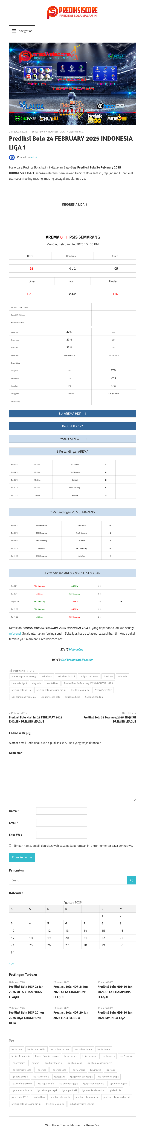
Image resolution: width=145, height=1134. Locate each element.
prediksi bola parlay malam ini (51, 690)
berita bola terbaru (60, 1049)
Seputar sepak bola (50, 697)
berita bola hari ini (66, 676)
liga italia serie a (19, 1076)
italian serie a (70, 1056)
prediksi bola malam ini (87, 1097)
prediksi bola (52, 683)
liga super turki (69, 1090)
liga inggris (95, 1070)
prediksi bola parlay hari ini (116, 1097)
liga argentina (18, 1063)
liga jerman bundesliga (81, 1076)
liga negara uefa (46, 1083)
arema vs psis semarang (23, 676)
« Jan (12, 963)
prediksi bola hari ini (21, 690)
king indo (36, 683)
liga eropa (41, 1070)
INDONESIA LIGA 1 (57, 131)
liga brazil (35, 1063)
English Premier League (47, 1056)
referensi (15, 633)
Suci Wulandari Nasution (77, 659)
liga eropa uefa (58, 1070)
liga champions (74, 1063)
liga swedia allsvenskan (93, 1090)
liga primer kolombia (21, 1090)
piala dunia (115, 1090)
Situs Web (15, 834)
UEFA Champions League (81, 1104)
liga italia (110, 1070)
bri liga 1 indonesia (89, 676)
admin (34, 157)
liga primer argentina (93, 1083)
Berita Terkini (38, 131)
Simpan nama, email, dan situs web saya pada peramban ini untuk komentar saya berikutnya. (73, 845)
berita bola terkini (83, 1049)
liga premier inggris (68, 1083)
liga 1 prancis (108, 1056)
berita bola (46, 676)
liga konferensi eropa (108, 1076)
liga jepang (59, 1076)
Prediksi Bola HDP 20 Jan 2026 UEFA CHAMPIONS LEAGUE (115, 991)
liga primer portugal (47, 1090)
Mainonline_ (77, 649)
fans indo (108, 676)
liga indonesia (78, 1070)
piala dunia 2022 (19, 1097)
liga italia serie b (41, 1076)
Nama (14, 811)
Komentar (16, 752)
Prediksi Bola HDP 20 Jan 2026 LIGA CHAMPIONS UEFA (26, 1017)
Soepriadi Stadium (94, 697)
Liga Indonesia (76, 131)
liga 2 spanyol (126, 1056)
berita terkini (103, 1049)
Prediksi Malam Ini (80, 690)
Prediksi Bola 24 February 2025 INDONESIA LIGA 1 (88, 683)
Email (13, 822)
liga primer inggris (118, 1083)
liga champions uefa (21, 1070)
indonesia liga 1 (19, 683)
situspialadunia (72, 697)
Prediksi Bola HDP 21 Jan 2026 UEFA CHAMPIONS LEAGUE (26, 991)
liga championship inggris (99, 1063)
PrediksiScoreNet (103, 690)
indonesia (122, 676)
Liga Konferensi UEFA (22, 1083)
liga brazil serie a (53, 1063)
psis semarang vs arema (23, 697)
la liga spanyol (89, 1056)
